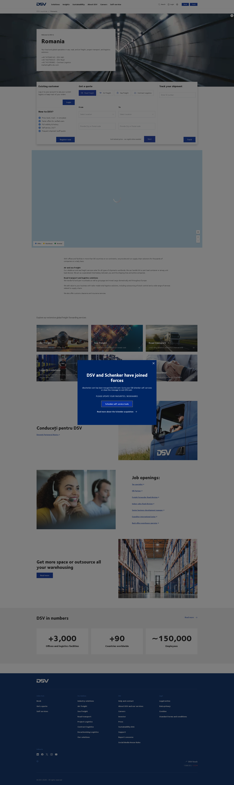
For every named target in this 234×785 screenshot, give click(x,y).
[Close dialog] (153, 363)
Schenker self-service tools (117, 403)
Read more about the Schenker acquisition (115, 412)
